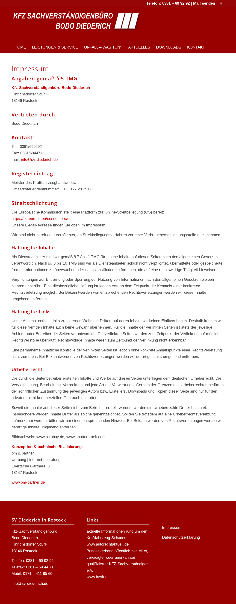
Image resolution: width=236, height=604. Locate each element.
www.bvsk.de (98, 577)
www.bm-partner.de (28, 482)
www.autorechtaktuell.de (108, 544)
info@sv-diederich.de (39, 159)
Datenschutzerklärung (181, 537)
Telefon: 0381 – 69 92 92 (168, 3)
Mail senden (204, 3)
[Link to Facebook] (221, 3)
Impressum (171, 527)
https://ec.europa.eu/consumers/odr (42, 219)
